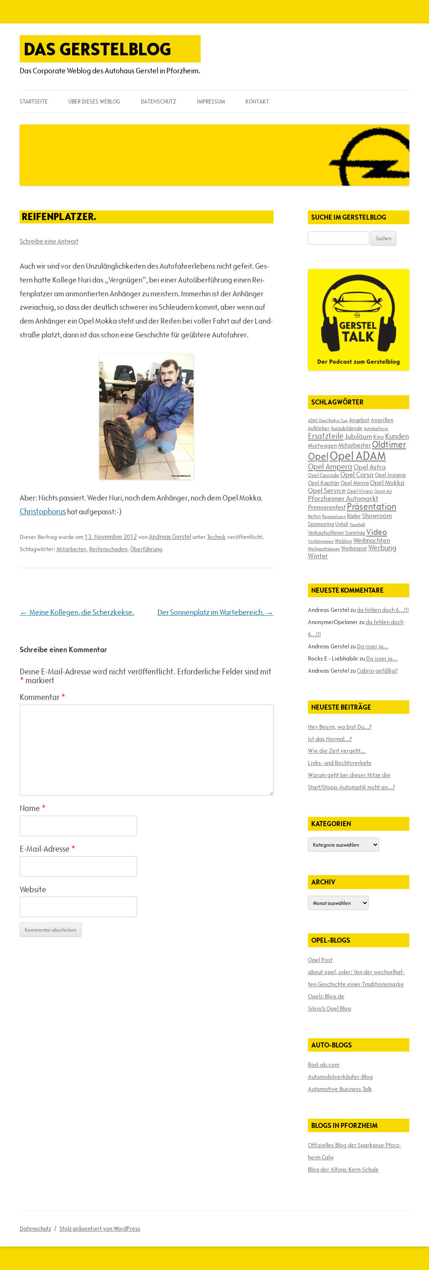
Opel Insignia (390, 475)
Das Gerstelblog (97, 48)
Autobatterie (376, 428)
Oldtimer (389, 444)
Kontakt (257, 101)
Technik (216, 537)
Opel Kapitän (323, 483)
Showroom (377, 515)
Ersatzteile (326, 436)
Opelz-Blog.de (326, 996)
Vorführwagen (320, 541)
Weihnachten (371, 540)
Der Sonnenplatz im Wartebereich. (216, 612)
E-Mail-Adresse (47, 849)
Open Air (383, 491)
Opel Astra (370, 467)
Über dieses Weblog (94, 101)
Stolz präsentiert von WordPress (99, 1228)
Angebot (359, 420)
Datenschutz (158, 101)
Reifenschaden (108, 549)
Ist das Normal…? (330, 739)
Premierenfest (327, 507)
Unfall (341, 524)
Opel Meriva (355, 483)
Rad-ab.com (323, 1064)
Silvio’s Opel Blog (329, 1008)
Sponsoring (321, 524)
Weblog (343, 540)
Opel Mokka (387, 482)
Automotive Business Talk (340, 1089)
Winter (318, 555)
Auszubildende (346, 428)
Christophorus (43, 511)
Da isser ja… (372, 646)
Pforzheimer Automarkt (343, 498)
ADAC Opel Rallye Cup (328, 420)
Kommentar (42, 697)
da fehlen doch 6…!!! (383, 610)
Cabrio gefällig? (377, 670)
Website (33, 889)
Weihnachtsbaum (324, 549)
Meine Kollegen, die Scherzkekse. (77, 612)
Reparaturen (334, 516)
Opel (318, 456)
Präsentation (371, 506)
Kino (378, 437)
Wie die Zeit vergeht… (337, 750)
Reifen (314, 516)
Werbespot (354, 548)
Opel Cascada (323, 475)
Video (376, 532)
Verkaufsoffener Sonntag (336, 533)
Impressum (211, 101)
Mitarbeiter (71, 549)
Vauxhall (357, 524)
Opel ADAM (358, 455)
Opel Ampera (330, 466)
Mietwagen (322, 445)
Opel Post (320, 960)
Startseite (34, 101)
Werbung (382, 547)
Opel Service (327, 490)
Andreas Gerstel (170, 537)
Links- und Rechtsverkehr (340, 763)
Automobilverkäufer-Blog (340, 1077)
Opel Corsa (357, 474)
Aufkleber (318, 428)
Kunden (397, 436)
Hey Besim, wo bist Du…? (340, 727)
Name (33, 808)
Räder (354, 516)
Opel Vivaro (360, 490)
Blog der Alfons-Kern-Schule (343, 1169)
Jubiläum (358, 436)
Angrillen (382, 420)
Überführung (146, 549)
